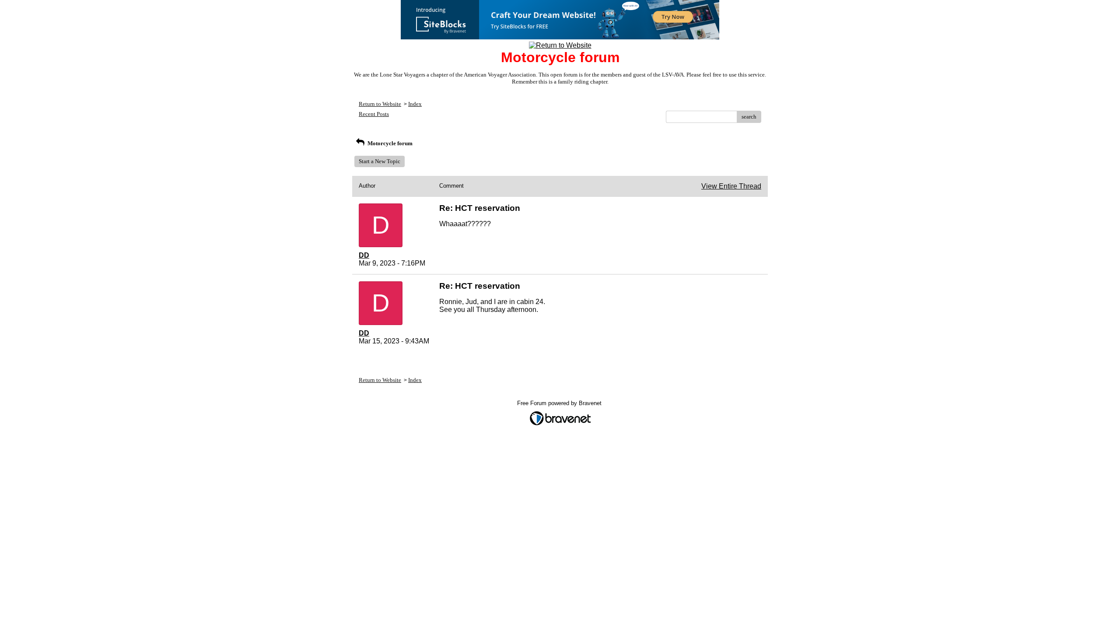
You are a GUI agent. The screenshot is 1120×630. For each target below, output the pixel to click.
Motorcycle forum (389, 143)
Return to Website (380, 104)
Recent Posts (374, 114)
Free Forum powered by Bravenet (560, 403)
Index (415, 104)
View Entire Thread (731, 186)
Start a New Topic (379, 161)
